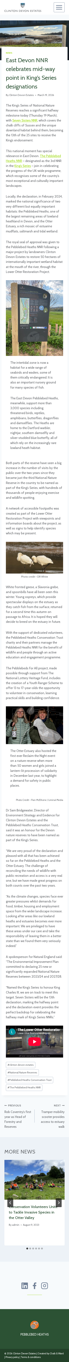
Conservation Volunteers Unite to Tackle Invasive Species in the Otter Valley (33, 1212)
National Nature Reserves (22, 1072)
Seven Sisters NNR (24, 120)
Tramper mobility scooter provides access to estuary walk (53, 1116)
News (9, 53)
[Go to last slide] (10, 1202)
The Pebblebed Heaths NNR (24, 1087)
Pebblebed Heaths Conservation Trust (30, 1080)
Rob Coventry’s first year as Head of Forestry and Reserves (17, 1116)
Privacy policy (12, 1357)
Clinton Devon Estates (21, 95)
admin (15, 1224)
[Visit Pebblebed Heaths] (34, 1325)
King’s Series (22, 166)
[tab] (27, 1248)
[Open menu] (59, 7)
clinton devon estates (21, 1064)
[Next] (59, 1202)
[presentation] (34, 1180)
